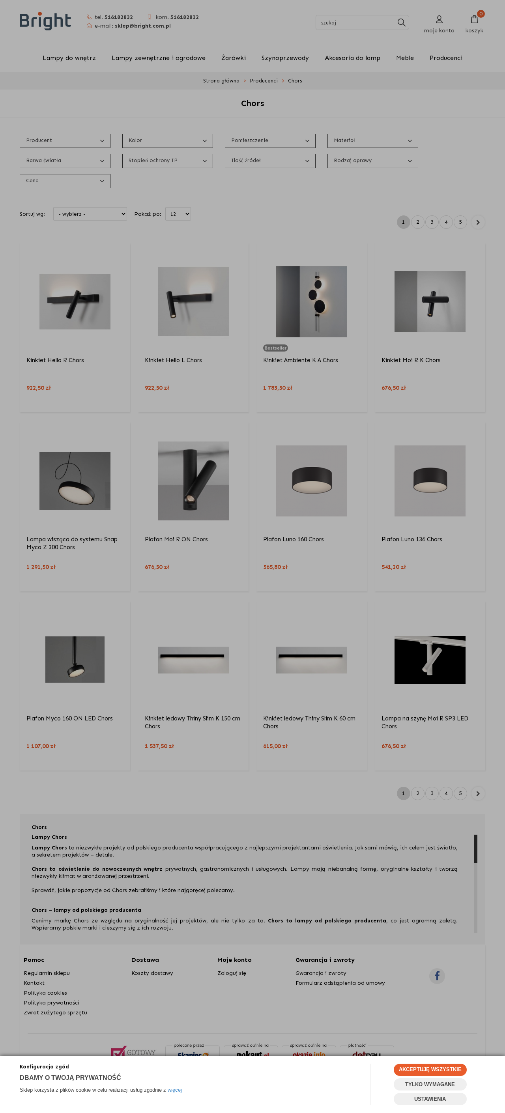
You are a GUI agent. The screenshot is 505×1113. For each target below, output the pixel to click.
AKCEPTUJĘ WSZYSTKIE (430, 1069)
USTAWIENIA (430, 1099)
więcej (175, 1090)
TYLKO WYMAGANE (430, 1084)
